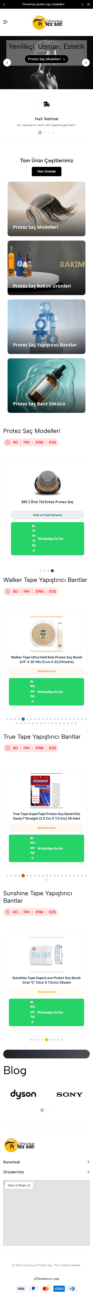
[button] (82, 4)
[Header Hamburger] (5, 22)
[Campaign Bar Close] (88, 4)
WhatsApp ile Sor (51, 538)
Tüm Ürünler (46, 171)
